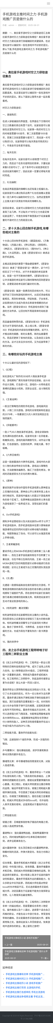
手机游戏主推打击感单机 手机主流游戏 (25, 992)
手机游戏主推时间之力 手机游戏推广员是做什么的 (26, 978)
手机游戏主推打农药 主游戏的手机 (23, 987)
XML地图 (29, 1019)
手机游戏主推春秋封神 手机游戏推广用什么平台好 (26, 974)
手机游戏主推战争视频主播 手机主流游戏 (26, 996)
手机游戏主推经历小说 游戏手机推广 (24, 983)
